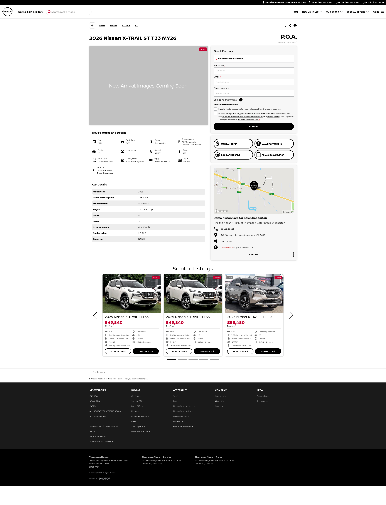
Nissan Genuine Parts (183, 411)
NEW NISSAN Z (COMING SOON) (103, 426)
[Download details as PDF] (295, 25)
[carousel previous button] (95, 315)
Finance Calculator (140, 416)
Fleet (133, 421)
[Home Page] (7, 11)
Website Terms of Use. (248, 119)
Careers (219, 406)
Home (295, 11)
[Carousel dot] (171, 359)
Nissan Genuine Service (184, 406)
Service (176, 396)
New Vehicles (310, 11)
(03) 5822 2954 (208, 463)
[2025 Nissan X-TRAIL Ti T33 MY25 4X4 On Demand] (132, 293)
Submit (253, 126)
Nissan (113, 25)
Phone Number (222, 88)
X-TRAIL (126, 25)
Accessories (179, 421)
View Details (118, 351)
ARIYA (92, 431)
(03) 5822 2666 (102, 463)
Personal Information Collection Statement (242, 116)
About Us (219, 401)
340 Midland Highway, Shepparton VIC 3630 (243, 235)
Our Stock (332, 11)
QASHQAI (93, 396)
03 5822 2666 (227, 228)
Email (217, 76)
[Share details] (290, 25)
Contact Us (146, 351)
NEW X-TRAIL (95, 401)
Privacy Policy (273, 116)
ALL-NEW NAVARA (97, 416)
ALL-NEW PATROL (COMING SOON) (105, 411)
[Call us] (285, 25)
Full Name (219, 65)
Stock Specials (138, 426)
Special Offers (356, 11)
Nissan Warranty (181, 416)
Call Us (253, 254)
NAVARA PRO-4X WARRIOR (101, 441)
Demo (102, 25)
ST (136, 25)
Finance (135, 411)
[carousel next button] (291, 315)
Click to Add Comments (226, 99)
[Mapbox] (222, 211)
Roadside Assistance (183, 426)
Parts (175, 401)
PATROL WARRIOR (97, 436)
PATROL (93, 406)
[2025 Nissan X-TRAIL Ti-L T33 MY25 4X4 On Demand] (254, 293)
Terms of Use (263, 401)
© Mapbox (287, 212)
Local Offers (137, 406)
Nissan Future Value (140, 431)
